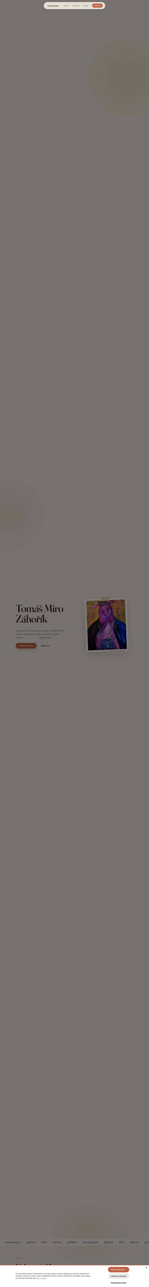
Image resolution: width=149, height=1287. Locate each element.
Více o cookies (41, 1278)
